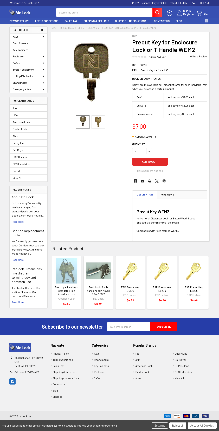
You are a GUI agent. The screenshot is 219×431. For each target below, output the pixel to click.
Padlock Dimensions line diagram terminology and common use (27, 275)
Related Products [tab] (69, 248)
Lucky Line (19, 143)
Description (145, 194)
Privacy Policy (19, 21)
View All (17, 178)
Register (188, 14)
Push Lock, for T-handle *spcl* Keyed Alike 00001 (98, 291)
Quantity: (139, 144)
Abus (15, 136)
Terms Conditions (46, 21)
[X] (157, 181)
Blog (179, 21)
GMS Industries (21, 164)
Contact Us (162, 21)
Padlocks (18, 56)
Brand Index (20, 82)
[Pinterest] (164, 181)
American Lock (21, 122)
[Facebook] (206, 21)
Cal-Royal (18, 150)
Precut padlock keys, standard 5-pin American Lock (67, 291)
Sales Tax (71, 21)
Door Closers (20, 43)
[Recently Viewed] (170, 13)
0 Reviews (167, 194)
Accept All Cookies (202, 425)
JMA (15, 115)
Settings (159, 425)
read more (18, 221)
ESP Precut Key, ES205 (194, 289)
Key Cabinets (20, 49)
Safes (16, 63)
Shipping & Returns (96, 21)
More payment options (150, 170)
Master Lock (20, 129)
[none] (90, 75)
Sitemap (57, 396)
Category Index (22, 89)
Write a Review (198, 56)
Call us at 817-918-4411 (27, 372)
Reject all (178, 425)
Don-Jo (17, 171)
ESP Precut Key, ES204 (162, 289)
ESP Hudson (20, 157)
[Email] (142, 181)
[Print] (150, 181)
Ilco (15, 108)
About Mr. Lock (23, 197)
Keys (15, 36)
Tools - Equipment (23, 69)
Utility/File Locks (23, 76)
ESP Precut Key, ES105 (130, 289)
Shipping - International (131, 21)
